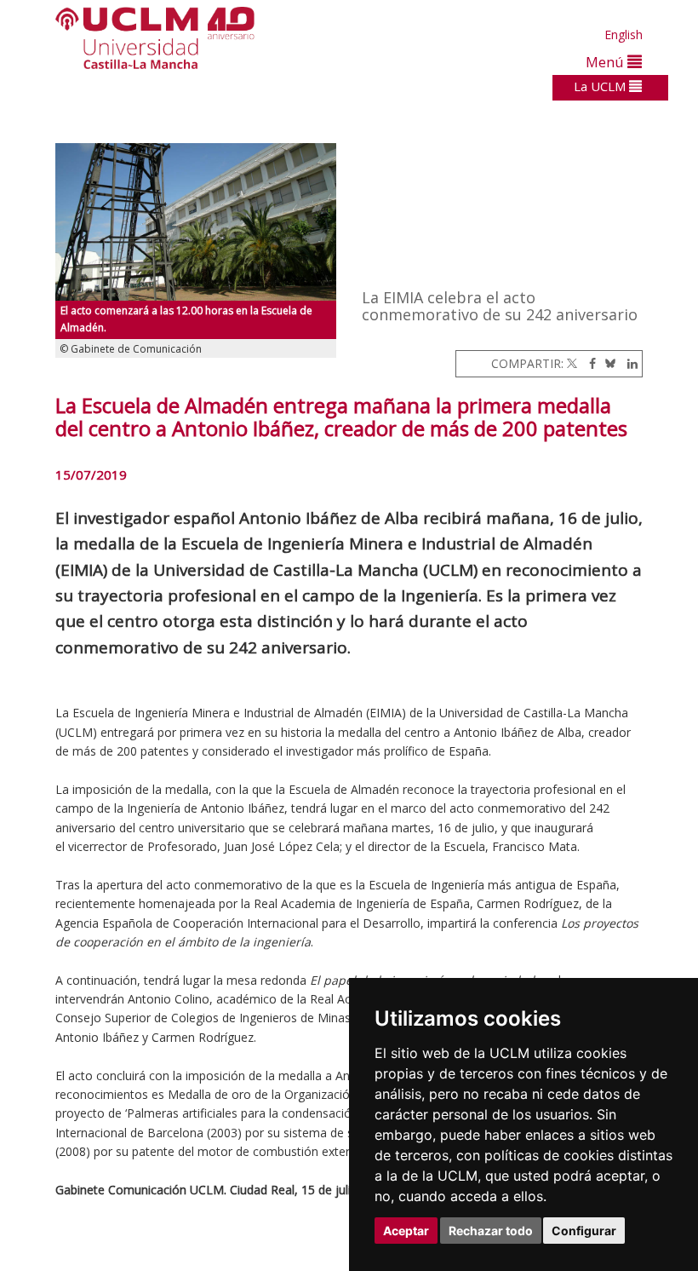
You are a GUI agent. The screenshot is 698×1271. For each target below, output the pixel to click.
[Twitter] (572, 363)
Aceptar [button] (406, 1230)
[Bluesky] (607, 363)
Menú (606, 62)
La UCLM (601, 86)
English (623, 34)
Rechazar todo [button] (491, 1230)
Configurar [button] (584, 1230)
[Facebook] (588, 363)
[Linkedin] (628, 363)
